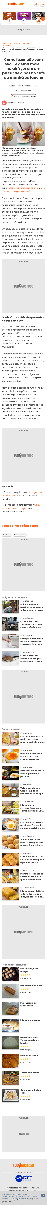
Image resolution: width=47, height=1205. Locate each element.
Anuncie (25, 1190)
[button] (43, 19)
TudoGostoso (7, 43)
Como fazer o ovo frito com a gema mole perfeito (32, 773)
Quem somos (12, 1188)
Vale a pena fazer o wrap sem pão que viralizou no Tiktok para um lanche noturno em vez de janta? (32, 791)
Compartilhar (25, 91)
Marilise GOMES (17, 103)
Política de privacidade (29, 1188)
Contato (33, 1190)
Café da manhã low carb (30, 1091)
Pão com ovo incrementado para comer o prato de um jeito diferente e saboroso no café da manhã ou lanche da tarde (31, 808)
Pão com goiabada (30, 1020)
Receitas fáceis (19, 535)
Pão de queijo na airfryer (29, 970)
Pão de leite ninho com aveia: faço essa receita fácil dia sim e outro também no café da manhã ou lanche (32, 739)
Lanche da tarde (29, 1055)
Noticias (17, 43)
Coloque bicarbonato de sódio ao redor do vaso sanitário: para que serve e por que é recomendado (31, 641)
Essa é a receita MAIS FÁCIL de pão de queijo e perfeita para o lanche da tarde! (32, 859)
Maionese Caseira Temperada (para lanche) (29, 1040)
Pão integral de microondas (28, 1004)
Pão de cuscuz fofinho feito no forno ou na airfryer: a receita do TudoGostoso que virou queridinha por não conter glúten (32, 894)
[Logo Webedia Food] (23, 1178)
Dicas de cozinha (28, 43)
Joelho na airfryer (29, 1072)
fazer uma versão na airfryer (23, 187)
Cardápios (6, 535)
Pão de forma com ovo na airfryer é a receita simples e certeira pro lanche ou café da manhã (32, 825)
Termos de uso (15, 1190)
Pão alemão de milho (31, 985)
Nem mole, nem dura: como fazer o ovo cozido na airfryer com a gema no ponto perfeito (32, 756)
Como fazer (7, 46)
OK (43, 1195)
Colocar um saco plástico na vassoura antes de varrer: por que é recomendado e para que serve (31, 607)
